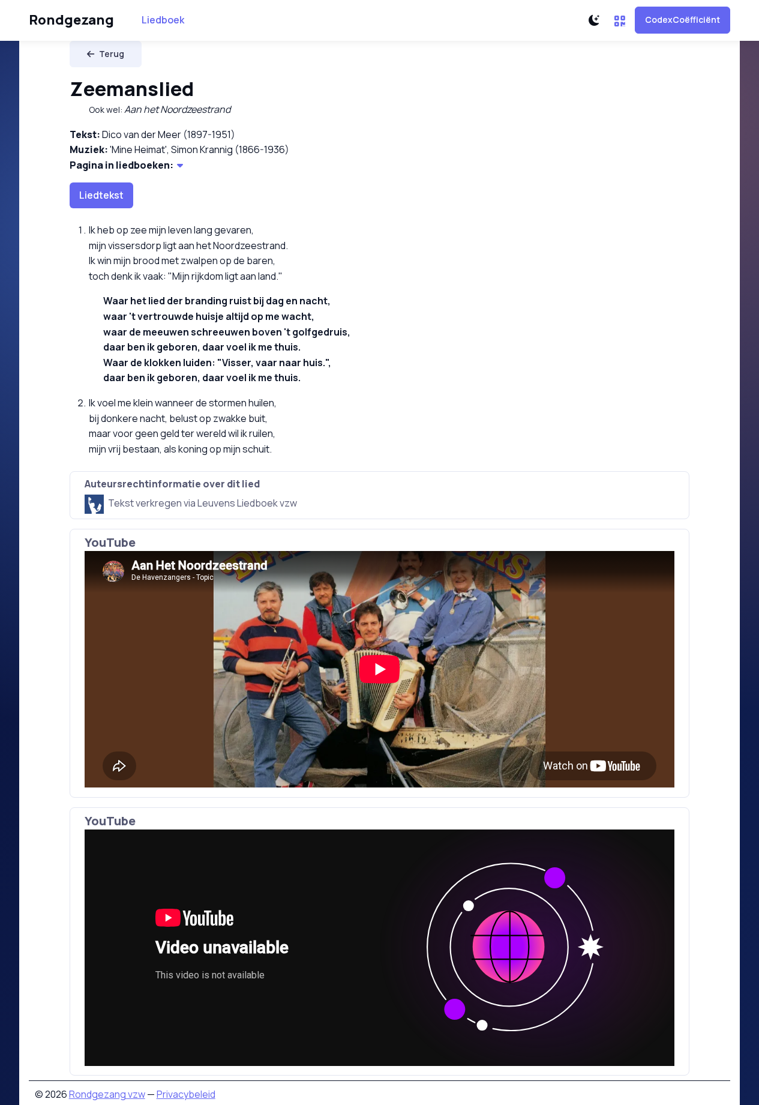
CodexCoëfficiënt (682, 19)
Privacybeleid (186, 1094)
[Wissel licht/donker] (594, 20)
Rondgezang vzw (107, 1094)
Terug (111, 53)
